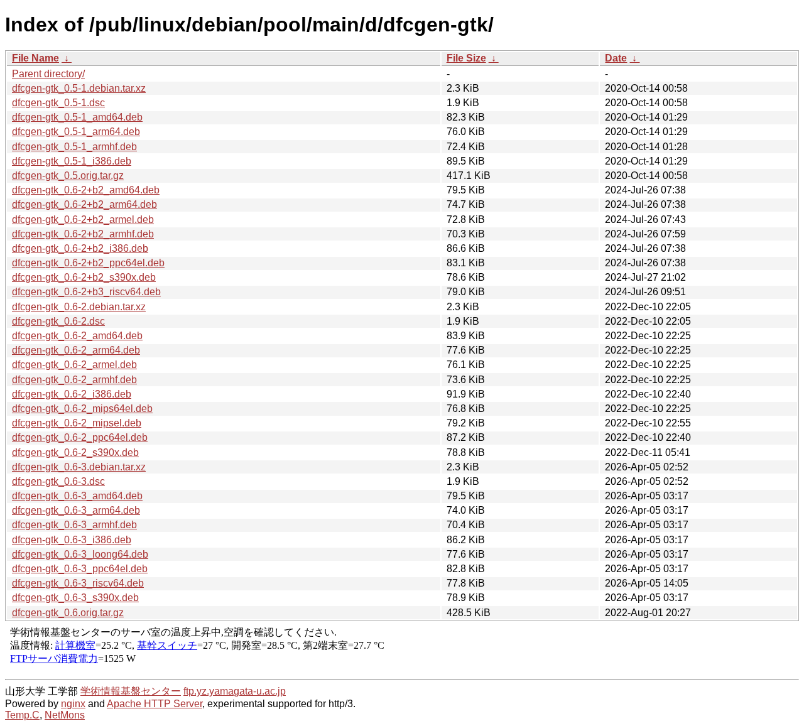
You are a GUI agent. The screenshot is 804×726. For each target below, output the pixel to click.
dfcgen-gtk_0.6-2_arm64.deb (76, 350)
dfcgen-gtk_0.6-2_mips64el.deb (82, 408)
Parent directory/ (48, 73)
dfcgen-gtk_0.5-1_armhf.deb (74, 146)
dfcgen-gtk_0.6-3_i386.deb (71, 539)
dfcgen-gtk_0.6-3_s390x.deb (75, 597)
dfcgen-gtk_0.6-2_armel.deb (74, 364)
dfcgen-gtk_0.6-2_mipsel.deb (76, 423)
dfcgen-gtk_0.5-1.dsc (58, 102)
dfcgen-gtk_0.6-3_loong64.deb (80, 554)
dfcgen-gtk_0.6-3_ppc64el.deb (80, 568)
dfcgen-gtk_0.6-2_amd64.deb (77, 335)
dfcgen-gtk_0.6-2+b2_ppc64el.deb (88, 262)
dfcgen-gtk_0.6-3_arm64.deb (76, 510)
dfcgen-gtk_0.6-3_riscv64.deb (78, 583)
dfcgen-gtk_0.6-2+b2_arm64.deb (84, 204)
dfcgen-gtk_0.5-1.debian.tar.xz (79, 88)
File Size (466, 58)
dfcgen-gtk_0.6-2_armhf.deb (74, 379)
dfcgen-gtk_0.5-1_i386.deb (71, 161)
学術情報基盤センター (130, 691)
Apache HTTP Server (154, 703)
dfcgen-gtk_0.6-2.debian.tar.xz (79, 306)
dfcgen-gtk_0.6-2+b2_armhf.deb (83, 234)
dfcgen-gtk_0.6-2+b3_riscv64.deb (86, 291)
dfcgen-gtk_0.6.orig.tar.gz (68, 612)
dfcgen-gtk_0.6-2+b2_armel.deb (83, 219)
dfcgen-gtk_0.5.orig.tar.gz (68, 175)
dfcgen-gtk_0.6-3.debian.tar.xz (79, 467)
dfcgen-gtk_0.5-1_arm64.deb (76, 131)
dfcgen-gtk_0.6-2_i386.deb (71, 394)
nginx (73, 703)
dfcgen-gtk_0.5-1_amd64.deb (77, 117)
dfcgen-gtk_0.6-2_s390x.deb (75, 452)
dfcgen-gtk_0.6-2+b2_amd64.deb (86, 190)
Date (616, 58)
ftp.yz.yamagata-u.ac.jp (234, 691)
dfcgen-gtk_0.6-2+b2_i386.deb (80, 248)
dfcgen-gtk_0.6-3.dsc (58, 481)
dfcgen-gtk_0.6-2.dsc (58, 321)
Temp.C (22, 715)
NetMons (65, 715)
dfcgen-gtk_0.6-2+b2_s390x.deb (84, 277)
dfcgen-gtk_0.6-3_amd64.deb (77, 495)
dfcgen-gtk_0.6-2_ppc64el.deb (80, 437)
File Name (35, 58)
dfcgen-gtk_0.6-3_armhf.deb (74, 524)
